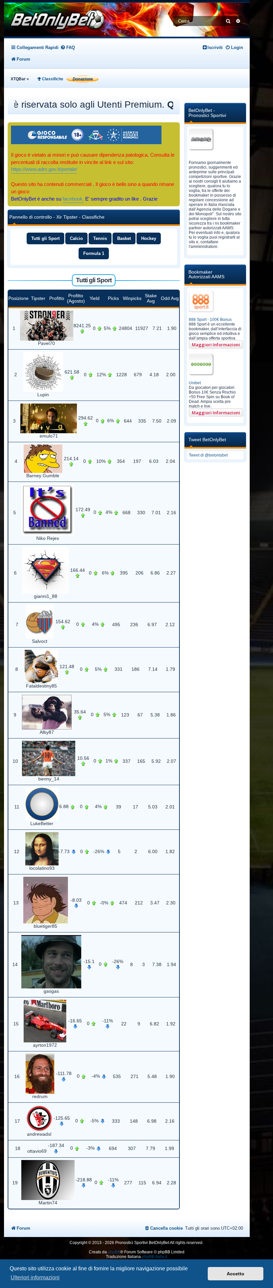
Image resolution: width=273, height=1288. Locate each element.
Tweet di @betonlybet (208, 455)
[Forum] (55, 20)
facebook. (73, 199)
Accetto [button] (235, 1273)
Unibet (195, 383)
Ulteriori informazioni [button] (35, 1277)
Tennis (100, 238)
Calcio (76, 238)
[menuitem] (67, 47)
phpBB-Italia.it (154, 1256)
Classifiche (52, 79)
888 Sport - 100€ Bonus (210, 319)
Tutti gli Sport (45, 238)
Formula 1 (93, 253)
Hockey (148, 238)
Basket (124, 238)
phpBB (114, 1252)
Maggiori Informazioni (216, 345)
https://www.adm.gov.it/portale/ (44, 169)
